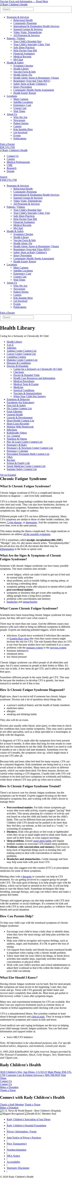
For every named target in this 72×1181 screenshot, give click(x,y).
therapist (27, 876)
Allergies (11, 347)
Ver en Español (8, 474)
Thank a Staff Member (12, 1104)
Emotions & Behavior (18, 399)
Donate (10, 171)
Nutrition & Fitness (17, 438)
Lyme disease (14, 522)
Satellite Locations (23, 102)
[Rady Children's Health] (13, 150)
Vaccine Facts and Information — (24, 1)
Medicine (18, 387)
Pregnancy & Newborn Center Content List (30, 447)
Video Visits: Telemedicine (27, 32)
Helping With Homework (20, 426)
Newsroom (19, 120)
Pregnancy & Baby (17, 444)
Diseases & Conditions (19, 363)
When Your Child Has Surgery (29, 396)
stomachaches (30, 601)
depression (31, 522)
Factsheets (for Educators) (20, 402)
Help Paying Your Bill (25, 50)
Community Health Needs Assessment (33, 89)
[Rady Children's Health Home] (13, 4)
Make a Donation (9, 1087)
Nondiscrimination (16, 1149)
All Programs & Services (26, 35)
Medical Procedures (23, 381)
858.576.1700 (7, 147)
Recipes (11, 460)
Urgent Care (19, 108)
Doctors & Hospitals (17, 366)
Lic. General (13, 435)
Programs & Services (18, 17)
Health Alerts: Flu (22, 74)
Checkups (18, 372)
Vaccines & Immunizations (27, 393)
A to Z (10, 344)
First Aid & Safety (16, 405)
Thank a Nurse (8, 1090)
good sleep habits (42, 840)
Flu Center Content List (19, 408)
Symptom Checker (23, 65)
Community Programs (25, 23)
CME (10, 165)
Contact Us (13, 156)
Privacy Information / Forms (22, 1131)
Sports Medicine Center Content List (26, 466)
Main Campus (20, 99)
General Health (15, 414)
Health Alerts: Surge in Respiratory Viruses (36, 77)
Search (3, 176)
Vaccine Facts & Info (24, 71)
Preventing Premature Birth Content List (28, 454)
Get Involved (20, 132)
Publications (19, 138)
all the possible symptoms (36, 534)
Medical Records (22, 56)
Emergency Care (22, 105)
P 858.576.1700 (8, 179)
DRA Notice (13, 1155)
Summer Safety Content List (22, 469)
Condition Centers (16, 356)
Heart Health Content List (20, 420)
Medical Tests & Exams (26, 384)
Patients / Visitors (16, 38)
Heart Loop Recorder (18, 423)
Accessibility (13, 1161)
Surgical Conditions (23, 390)
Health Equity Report (24, 93)
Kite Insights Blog (23, 129)
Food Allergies (14, 411)
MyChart (18, 59)
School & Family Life (18, 463)
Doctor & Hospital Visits (26, 375)
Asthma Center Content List (21, 350)
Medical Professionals (18, 162)
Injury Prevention (22, 86)
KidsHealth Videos (17, 432)
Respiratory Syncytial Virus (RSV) (31, 80)
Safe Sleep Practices (24, 47)
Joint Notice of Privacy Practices (24, 1137)
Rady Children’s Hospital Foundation (26, 1125)
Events (17, 135)
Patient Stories (20, 123)
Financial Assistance (24, 53)
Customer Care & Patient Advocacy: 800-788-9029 (33, 1075)
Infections (12, 429)
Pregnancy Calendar (17, 451)
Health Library (21, 68)
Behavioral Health (23, 20)
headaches (12, 601)
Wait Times (19, 111)
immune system (34, 647)
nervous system (58, 647)
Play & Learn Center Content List (24, 441)
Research (11, 168)
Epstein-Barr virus (19, 638)
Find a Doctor (7, 144)
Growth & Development (19, 417)
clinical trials (38, 1016)
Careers (17, 126)
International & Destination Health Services (36, 26)
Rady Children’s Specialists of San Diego (28, 1119)
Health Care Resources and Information (34, 378)
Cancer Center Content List (21, 353)
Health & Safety (15, 62)
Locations (12, 96)
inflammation (7, 549)
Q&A (10, 457)
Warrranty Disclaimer (18, 1168)
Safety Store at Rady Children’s (30, 83)
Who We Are (20, 117)
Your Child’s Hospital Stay (27, 41)
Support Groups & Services (28, 29)
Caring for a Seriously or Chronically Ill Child (37, 369)
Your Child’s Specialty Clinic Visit (31, 44)
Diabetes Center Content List (22, 359)
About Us (12, 114)
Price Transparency (17, 1143)
